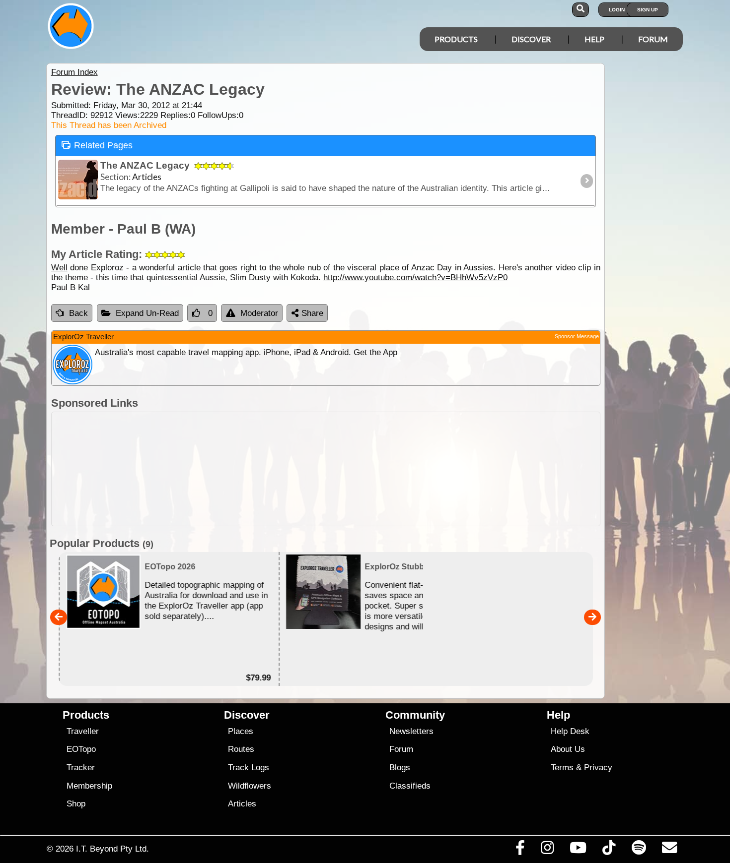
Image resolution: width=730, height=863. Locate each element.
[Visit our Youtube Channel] (578, 850)
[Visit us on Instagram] (547, 850)
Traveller (83, 731)
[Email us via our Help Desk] (669, 850)
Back (78, 313)
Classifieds (410, 786)
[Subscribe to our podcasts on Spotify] (639, 850)
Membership (89, 786)
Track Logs (248, 767)
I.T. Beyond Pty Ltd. (112, 849)
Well (59, 267)
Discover (531, 39)
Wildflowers (249, 786)
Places (240, 731)
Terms (562, 767)
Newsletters (411, 731)
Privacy (598, 767)
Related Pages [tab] (103, 145)
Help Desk (570, 731)
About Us (568, 749)
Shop (76, 803)
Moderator (259, 313)
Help (594, 39)
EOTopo (81, 749)
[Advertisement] (326, 469)
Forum (653, 39)
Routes (241, 749)
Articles (242, 803)
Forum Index (74, 72)
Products (456, 39)
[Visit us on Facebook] (519, 850)
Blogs (399, 767)
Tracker (81, 767)
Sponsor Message (577, 336)
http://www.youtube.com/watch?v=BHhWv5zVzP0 (415, 277)
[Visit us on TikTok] (609, 850)
